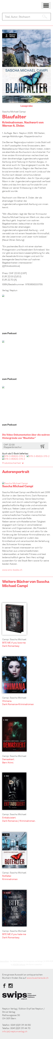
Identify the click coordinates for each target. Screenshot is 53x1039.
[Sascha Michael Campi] (15, 483)
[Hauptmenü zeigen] (46, 5)
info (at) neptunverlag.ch (14, 1031)
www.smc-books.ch (12, 569)
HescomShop (4, 961)
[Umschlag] (26, 101)
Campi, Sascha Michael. (14, 872)
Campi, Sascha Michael (14, 931)
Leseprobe (27, 106)
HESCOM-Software (19, 964)
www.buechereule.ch (38, 977)
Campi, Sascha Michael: (14, 639)
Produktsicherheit (11, 463)
